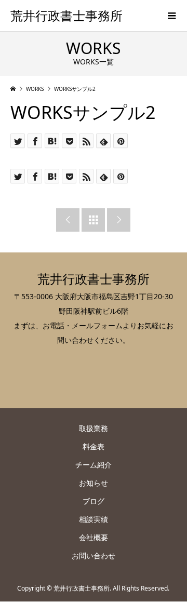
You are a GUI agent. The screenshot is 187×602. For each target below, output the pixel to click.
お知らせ (93, 483)
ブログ (93, 501)
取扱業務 (93, 428)
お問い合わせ (93, 555)
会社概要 (93, 537)
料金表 (93, 446)
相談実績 (93, 519)
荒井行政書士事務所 (66, 15)
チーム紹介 (93, 465)
